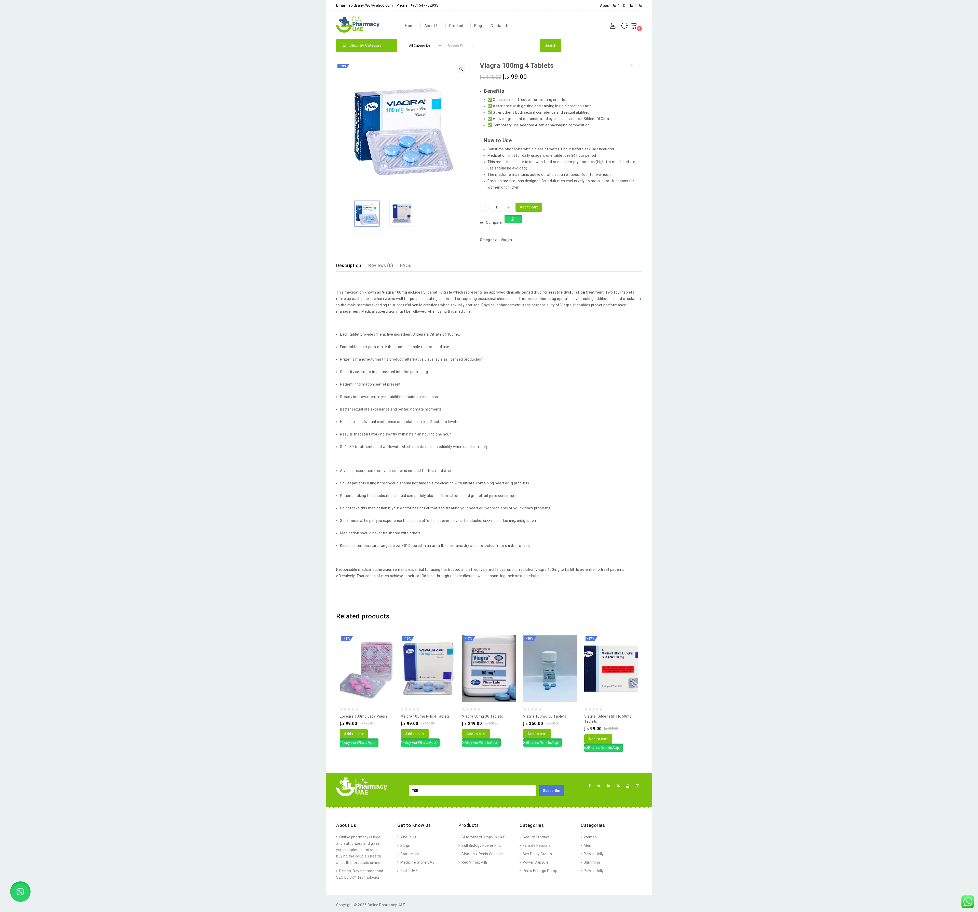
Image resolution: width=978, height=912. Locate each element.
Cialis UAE (409, 871)
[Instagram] (637, 786)
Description (348, 265)
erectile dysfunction (567, 292)
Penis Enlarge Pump (539, 871)
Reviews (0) (380, 265)
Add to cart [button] (353, 734)
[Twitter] (599, 786)
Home (410, 25)
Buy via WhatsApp (359, 743)
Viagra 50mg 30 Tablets (638, 65)
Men (587, 845)
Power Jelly (593, 854)
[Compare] (362, 656)
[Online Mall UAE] (357, 24)
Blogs (405, 845)
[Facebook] (589, 786)
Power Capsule (535, 862)
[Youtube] (628, 786)
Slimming (591, 862)
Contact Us (632, 6)
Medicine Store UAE (417, 862)
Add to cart (529, 207)
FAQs (405, 265)
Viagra (506, 240)
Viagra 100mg (394, 292)
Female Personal (537, 845)
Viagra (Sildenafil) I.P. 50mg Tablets (632, 65)
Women (590, 837)
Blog (478, 25)
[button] (461, 69)
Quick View (372, 656)
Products (457, 25)
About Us (608, 6)
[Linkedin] (609, 786)
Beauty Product (535, 837)
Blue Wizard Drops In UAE (483, 837)
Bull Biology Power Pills (481, 845)
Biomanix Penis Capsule (482, 854)
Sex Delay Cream (537, 854)
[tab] (352, 265)
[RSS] (618, 786)
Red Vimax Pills (474, 862)
